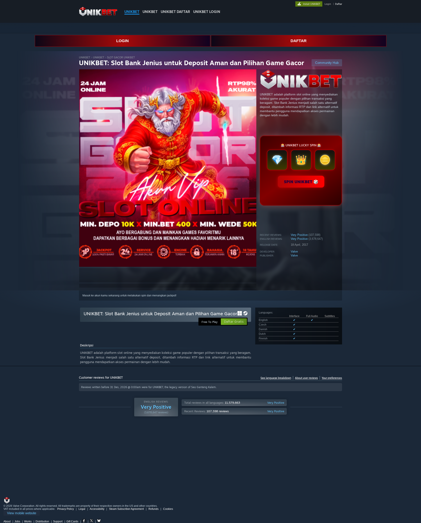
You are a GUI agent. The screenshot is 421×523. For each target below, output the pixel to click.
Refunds (153, 508)
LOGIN (122, 41)
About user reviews (306, 378)
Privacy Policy (65, 508)
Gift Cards (72, 521)
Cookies (168, 508)
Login (328, 3)
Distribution (42, 521)
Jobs (17, 521)
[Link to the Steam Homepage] (98, 15)
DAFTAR (299, 41)
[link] (22, 513)
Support (57, 521)
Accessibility (97, 508)
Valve (294, 251)
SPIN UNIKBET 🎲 (301, 181)
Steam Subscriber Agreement (126, 508)
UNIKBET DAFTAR (175, 11)
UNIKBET (131, 11)
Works (28, 521)
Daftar (338, 3)
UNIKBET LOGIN (206, 11)
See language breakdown (275, 378)
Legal (81, 508)
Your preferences (332, 378)
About (7, 521)
